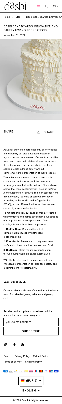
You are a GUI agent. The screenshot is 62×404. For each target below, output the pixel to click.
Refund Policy (40, 356)
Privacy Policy (22, 356)
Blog (18, 16)
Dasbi (25, 400)
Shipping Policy (33, 361)
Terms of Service (12, 361)
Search (7, 356)
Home (6, 16)
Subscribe (31, 331)
